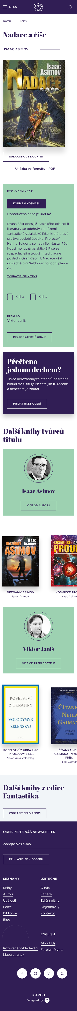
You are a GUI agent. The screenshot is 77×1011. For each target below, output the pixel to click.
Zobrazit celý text (22, 276)
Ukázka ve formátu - (35, 169)
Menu (13, 7)
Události (9, 900)
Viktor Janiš (38, 648)
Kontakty (48, 913)
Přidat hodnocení (27, 404)
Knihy (23, 21)
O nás (45, 888)
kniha (42, 296)
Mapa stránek (13, 955)
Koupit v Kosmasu (26, 203)
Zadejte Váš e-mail (17, 844)
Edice (7, 907)
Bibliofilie (10, 913)
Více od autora (38, 505)
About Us (48, 943)
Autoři (8, 894)
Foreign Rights (52, 950)
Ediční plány (50, 900)
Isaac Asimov (38, 491)
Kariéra (46, 894)
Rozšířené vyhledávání (20, 948)
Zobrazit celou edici (24, 813)
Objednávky (50, 907)
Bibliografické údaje (29, 337)
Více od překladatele (38, 663)
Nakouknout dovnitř (26, 156)
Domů (7, 21)
